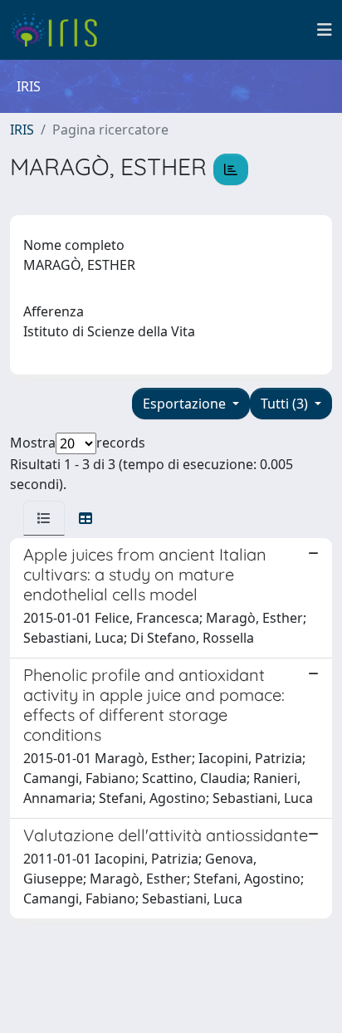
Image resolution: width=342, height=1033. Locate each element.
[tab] (44, 518)
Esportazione (186, 403)
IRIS (22, 129)
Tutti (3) (286, 403)
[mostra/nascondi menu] (324, 30)
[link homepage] (60, 30)
